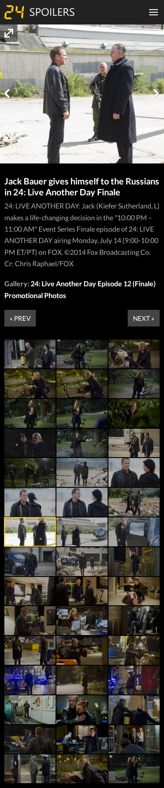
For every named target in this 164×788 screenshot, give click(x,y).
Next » (143, 318)
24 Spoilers (39, 12)
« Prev (20, 318)
